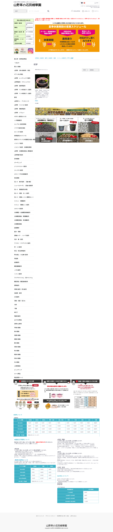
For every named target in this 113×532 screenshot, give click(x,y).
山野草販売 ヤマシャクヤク (22, 82)
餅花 (15, 97)
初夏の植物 (17, 335)
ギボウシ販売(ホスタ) (20, 116)
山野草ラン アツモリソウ (21, 101)
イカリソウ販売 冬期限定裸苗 (23, 147)
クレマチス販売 (18, 170)
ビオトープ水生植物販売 (21, 174)
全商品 (37, 58)
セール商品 (17, 373)
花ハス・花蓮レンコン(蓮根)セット (24, 197)
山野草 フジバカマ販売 (21, 105)
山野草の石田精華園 (27, 5)
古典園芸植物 (18, 224)
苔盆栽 (16, 258)
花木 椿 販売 (18, 239)
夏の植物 (16, 343)
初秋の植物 (17, 347)
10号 (68, 58)
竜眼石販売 (17, 316)
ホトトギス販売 (18, 132)
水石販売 (16, 297)
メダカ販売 (17, 270)
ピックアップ (18, 370)
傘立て (16, 312)
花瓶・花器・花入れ (19, 300)
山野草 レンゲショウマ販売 (22, 78)
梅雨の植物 (17, 339)
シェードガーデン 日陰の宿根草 (23, 185)
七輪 (15, 308)
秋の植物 (16, 350)
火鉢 (15, 304)
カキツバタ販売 (18, 208)
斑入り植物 (17, 66)
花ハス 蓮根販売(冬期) (21, 189)
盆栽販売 (16, 262)
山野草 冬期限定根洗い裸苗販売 (23, 151)
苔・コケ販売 (18, 247)
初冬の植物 (17, 358)
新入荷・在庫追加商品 (20, 59)
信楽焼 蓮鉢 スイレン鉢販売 (57, 58)
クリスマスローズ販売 (20, 166)
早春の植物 (17, 327)
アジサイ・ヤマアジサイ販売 (22, 243)
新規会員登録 (77, 11)
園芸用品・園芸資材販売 (21, 281)
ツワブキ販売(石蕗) (19, 128)
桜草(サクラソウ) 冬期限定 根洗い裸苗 (24, 139)
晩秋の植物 (17, 354)
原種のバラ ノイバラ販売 (21, 235)
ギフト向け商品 (18, 74)
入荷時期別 (17, 366)
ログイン (96, 11)
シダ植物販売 (18, 120)
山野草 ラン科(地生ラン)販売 (22, 89)
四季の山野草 (18, 323)
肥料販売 (16, 285)
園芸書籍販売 (18, 266)
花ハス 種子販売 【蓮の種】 (23, 181)
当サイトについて (40, 515)
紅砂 (72, 58)
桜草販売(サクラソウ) (20, 135)
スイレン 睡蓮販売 (19, 201)
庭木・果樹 (17, 231)
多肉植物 (16, 158)
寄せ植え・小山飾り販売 (21, 254)
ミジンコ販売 (18, 274)
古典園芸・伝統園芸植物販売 (22, 212)
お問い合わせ (73, 515)
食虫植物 (16, 178)
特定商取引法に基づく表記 (63, 515)
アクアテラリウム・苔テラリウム (23, 277)
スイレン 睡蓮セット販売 (21, 205)
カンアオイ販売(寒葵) (20, 124)
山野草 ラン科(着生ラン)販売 (22, 93)
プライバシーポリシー (51, 515)
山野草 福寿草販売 (19, 86)
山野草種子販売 (18, 155)
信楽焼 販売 (18, 293)
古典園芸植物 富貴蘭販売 (21, 216)
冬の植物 (16, 362)
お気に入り (87, 11)
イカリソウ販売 (18, 143)
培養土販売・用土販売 (20, 289)
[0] (82, 3)
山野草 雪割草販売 (19, 109)
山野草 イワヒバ (19, 112)
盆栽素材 (16, 228)
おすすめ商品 (18, 320)
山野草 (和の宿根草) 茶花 (22, 70)
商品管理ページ (18, 377)
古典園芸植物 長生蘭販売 (21, 220)
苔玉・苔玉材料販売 (19, 251)
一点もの (16, 62)
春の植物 (16, 331)
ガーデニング (18, 162)
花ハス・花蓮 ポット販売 (21, 193)
